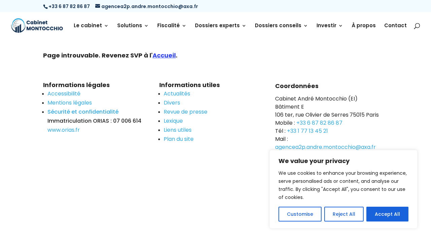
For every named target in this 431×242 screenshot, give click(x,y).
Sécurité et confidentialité (83, 112)
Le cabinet (88, 26)
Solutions (129, 26)
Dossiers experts (217, 26)
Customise (300, 214)
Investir (326, 26)
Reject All (344, 214)
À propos (364, 26)
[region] (343, 189)
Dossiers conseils (278, 26)
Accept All (387, 214)
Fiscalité (168, 26)
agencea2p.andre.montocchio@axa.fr (325, 147)
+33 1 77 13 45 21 (307, 131)
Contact (395, 26)
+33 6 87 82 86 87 (319, 123)
